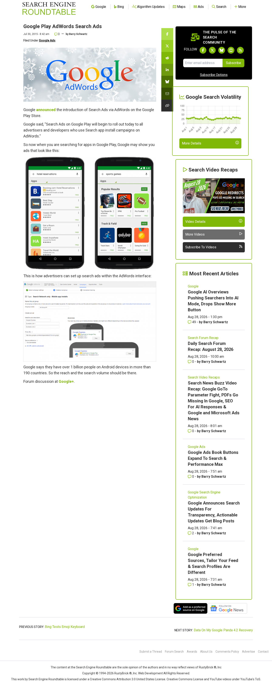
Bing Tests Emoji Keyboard (65, 627)
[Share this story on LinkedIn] (167, 70)
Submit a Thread (150, 651)
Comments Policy (227, 651)
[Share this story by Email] (167, 94)
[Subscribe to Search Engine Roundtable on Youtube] (231, 50)
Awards (192, 651)
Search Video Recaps (204, 377)
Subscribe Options (214, 75)
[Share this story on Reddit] (167, 58)
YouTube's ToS (250, 679)
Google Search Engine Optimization (204, 494)
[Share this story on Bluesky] (167, 82)
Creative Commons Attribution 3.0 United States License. (128, 679)
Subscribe (233, 63)
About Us (206, 651)
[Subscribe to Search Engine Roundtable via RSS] (240, 50)
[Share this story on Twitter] (167, 46)
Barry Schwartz (78, 34)
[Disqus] (89, 445)
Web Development (150, 673)
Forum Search (174, 651)
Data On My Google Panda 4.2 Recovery (223, 630)
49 (194, 322)
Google (193, 286)
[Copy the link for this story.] (167, 105)
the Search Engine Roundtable (91, 667)
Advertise (248, 651)
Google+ (66, 381)
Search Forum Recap (203, 338)
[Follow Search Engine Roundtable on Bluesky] (221, 50)
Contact (263, 651)
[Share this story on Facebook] (167, 34)
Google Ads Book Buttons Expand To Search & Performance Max (213, 458)
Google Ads (47, 40)
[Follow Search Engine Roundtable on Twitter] (212, 50)
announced (46, 109)
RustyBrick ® (123, 673)
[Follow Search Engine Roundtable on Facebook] (203, 50)
